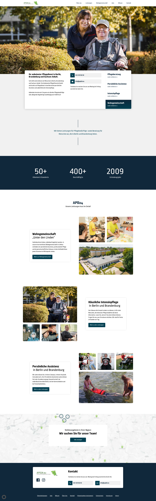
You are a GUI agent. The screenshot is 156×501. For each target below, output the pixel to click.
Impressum (109, 496)
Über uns (79, 3)
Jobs (113, 3)
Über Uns (64, 496)
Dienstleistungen (42, 496)
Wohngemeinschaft (102, 3)
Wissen (120, 3)
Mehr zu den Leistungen (97, 325)
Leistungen (89, 3)
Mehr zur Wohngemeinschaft (42, 257)
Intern (117, 496)
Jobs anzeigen (78, 440)
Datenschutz (99, 496)
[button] (85, 75)
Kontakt (128, 3)
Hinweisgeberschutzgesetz (85, 496)
